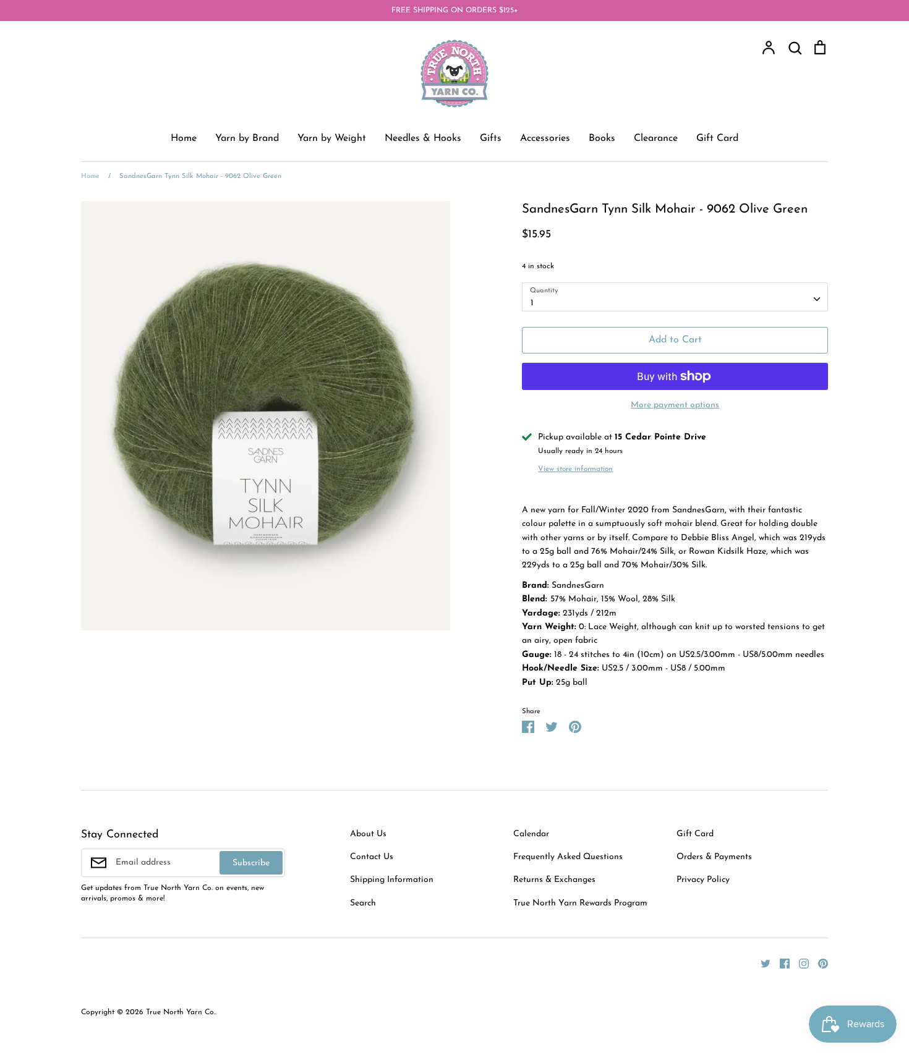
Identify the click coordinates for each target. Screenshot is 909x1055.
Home (184, 138)
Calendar (531, 834)
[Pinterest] (818, 963)
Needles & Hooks (423, 138)
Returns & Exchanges (554, 879)
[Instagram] (799, 963)
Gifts (490, 138)
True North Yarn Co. (180, 1012)
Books (602, 138)
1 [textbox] (532, 303)
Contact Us (371, 857)
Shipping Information (391, 879)
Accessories (545, 138)
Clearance (656, 138)
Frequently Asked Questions (568, 857)
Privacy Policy (703, 879)
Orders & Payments (714, 857)
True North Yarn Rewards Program (580, 903)
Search (363, 903)
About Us (368, 834)
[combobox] (675, 296)
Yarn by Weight (331, 138)
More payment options (675, 405)
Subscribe (251, 863)
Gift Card (717, 138)
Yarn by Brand (247, 138)
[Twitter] (760, 963)
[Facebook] (780, 963)
